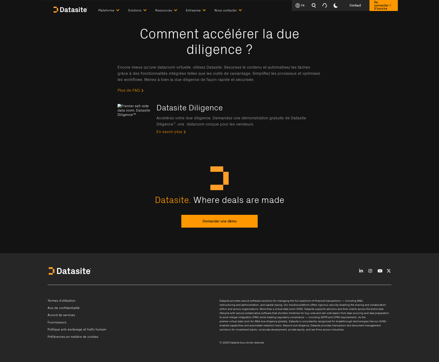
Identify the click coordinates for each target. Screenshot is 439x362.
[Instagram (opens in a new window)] (370, 271)
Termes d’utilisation (61, 300)
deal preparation (379, 313)
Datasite (224, 300)
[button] (113, 9)
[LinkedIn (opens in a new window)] (361, 271)
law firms (316, 329)
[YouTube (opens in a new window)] (379, 271)
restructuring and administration (239, 304)
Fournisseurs (57, 322)
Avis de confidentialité (64, 308)
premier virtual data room (235, 321)
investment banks (246, 329)
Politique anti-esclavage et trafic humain (77, 329)
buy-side (310, 313)
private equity (296, 329)
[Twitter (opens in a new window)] (389, 271)
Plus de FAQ (129, 90)
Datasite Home (71, 9)
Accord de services (61, 315)
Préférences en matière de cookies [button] (73, 336)
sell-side (326, 313)
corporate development (273, 329)
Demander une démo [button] (220, 221)
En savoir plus (169, 132)
